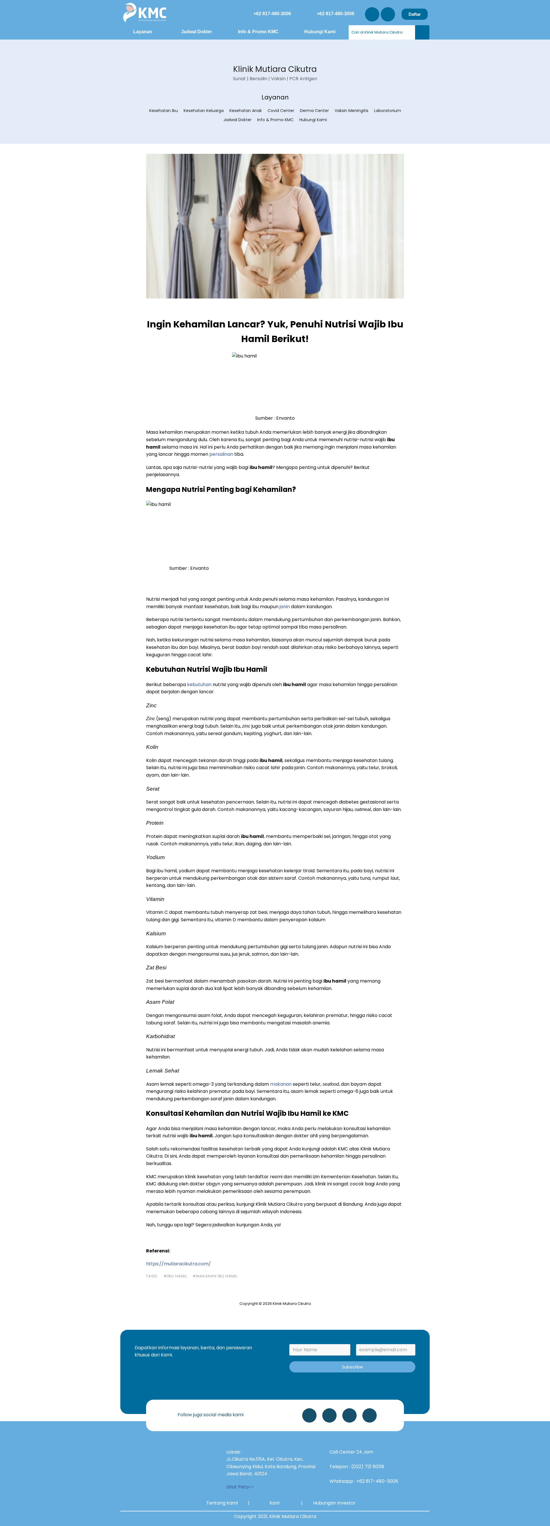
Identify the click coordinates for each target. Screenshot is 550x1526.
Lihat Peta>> (240, 1487)
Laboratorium (387, 110)
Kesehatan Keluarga (204, 110)
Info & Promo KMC (258, 31)
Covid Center (281, 110)
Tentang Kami (222, 1503)
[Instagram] (372, 14)
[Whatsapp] (309, 1415)
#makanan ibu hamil (214, 1276)
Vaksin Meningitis (351, 110)
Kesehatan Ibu (163, 110)
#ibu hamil (175, 1276)
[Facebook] (369, 1415)
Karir (275, 1503)
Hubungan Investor (334, 1503)
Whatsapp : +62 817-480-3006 (363, 1481)
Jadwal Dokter (196, 31)
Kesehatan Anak (245, 110)
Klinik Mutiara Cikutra (275, 69)
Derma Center (314, 110)
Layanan (142, 31)
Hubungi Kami (319, 31)
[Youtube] (388, 14)
